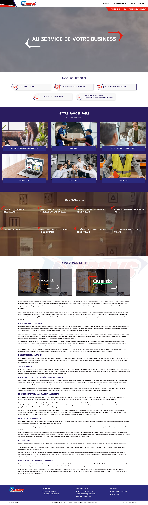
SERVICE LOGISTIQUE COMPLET (86, 494)
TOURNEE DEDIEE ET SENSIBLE (73, 87)
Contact (141, 3)
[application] (109, 3)
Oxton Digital (93, 502)
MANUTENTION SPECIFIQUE (115, 87)
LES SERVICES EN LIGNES (84, 496)
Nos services (119, 3)
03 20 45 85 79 (116, 494)
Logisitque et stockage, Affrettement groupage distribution (98, 97)
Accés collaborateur (137, 9)
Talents (132, 3)
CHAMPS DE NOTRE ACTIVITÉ (52, 491)
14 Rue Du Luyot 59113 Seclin (119, 491)
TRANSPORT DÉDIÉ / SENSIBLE (85, 491)
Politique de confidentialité (131, 502)
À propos (105, 3)
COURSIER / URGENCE (28, 87)
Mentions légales (14, 502)
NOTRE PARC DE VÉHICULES (52, 494)
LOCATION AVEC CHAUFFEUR (52, 97)
